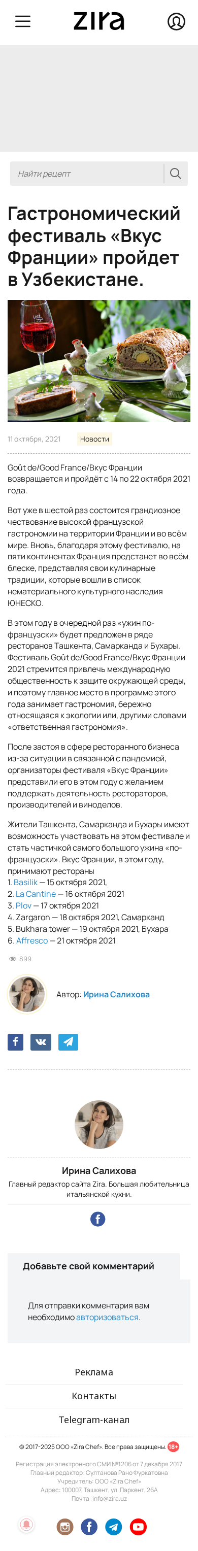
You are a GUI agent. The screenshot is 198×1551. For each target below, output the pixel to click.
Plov (23, 905)
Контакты (94, 1396)
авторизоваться (107, 1317)
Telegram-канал (93, 1419)
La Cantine (36, 893)
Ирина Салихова (116, 994)
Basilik (26, 882)
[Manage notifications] (26, 1524)
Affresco (32, 940)
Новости (94, 439)
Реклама (94, 1372)
